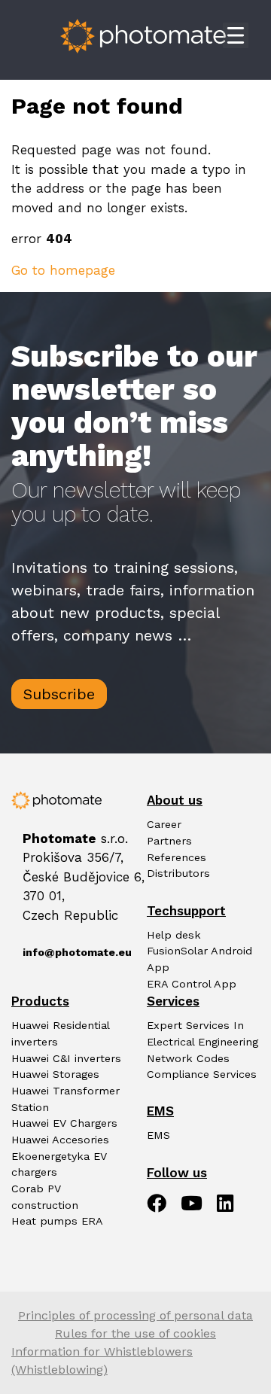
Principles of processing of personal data (135, 1315)
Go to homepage (63, 270)
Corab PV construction (44, 1197)
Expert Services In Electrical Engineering (202, 1034)
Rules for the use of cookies (135, 1333)
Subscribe (59, 694)
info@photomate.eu (68, 952)
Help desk (174, 935)
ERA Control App (191, 984)
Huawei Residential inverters (60, 1034)
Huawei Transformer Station (65, 1099)
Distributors (178, 873)
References (176, 857)
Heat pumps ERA (57, 1221)
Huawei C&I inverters (66, 1058)
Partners (169, 841)
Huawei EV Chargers (64, 1123)
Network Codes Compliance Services (202, 1067)
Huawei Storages (55, 1074)
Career (164, 824)
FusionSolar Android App (199, 959)
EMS (158, 1135)
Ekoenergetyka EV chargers (59, 1164)
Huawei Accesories (60, 1140)
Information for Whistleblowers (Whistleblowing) (102, 1360)
